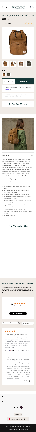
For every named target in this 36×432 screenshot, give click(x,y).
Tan (4, 74)
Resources (6, 397)
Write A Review (18, 313)
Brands (4, 401)
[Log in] (30, 7)
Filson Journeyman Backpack (9, 251)
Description (6, 155)
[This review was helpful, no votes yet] (26, 381)
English (17, 414)
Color (5, 70)
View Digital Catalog (19, 104)
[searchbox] (9, 323)
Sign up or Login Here (15, 96)
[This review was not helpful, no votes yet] (29, 381)
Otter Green (9, 74)
